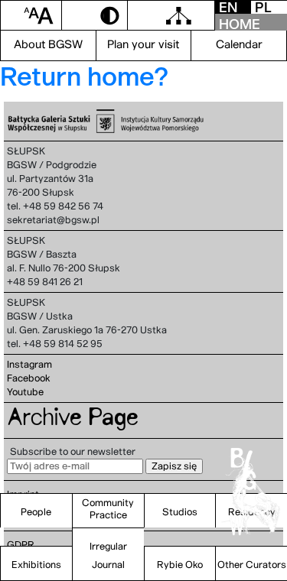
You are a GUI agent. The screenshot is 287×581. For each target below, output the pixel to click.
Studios (179, 512)
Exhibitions (36, 564)
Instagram (29, 364)
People (36, 512)
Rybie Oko (180, 564)
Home (239, 24)
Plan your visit (143, 44)
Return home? (84, 76)
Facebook (29, 378)
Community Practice (108, 509)
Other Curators (251, 564)
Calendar (239, 44)
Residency (252, 512)
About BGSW (48, 44)
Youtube (25, 392)
